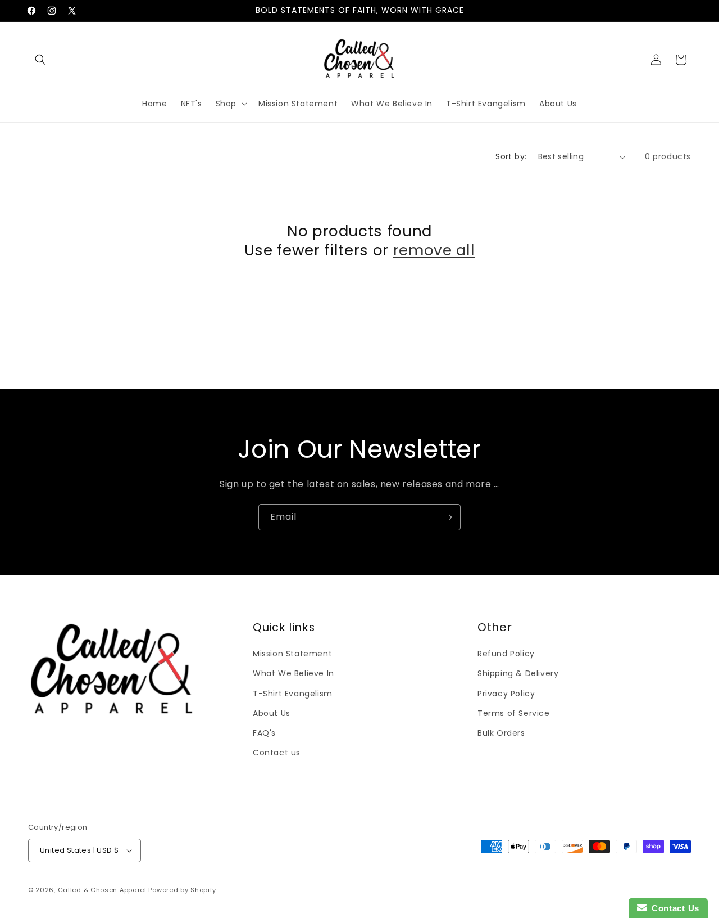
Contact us (277, 752)
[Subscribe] (447, 517)
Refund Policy (506, 653)
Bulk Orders (501, 733)
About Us (271, 713)
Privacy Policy (506, 693)
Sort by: (510, 156)
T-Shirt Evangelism (293, 693)
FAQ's (264, 733)
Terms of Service (513, 713)
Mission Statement (292, 653)
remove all (434, 250)
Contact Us (673, 908)
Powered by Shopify (182, 889)
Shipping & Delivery (517, 673)
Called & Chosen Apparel (103, 889)
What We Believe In (293, 673)
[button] (40, 59)
